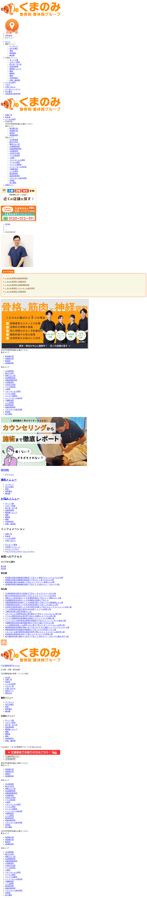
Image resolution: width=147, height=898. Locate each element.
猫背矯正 (12, 53)
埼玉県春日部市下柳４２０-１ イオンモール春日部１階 (35, 632)
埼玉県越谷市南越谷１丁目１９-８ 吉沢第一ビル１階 (30, 630)
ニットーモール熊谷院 (18, 167)
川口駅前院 (13, 140)
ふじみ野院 (13, 171)
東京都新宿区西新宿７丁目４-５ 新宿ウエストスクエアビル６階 (34, 578)
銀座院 (12, 133)
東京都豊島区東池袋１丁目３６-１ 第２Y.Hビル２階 (29, 580)
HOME (7, 224)
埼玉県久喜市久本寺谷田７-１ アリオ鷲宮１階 (28, 609)
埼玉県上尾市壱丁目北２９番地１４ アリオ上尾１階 (30, 616)
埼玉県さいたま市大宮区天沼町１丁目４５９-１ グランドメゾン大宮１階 (38, 607)
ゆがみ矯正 (13, 48)
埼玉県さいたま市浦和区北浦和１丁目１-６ (27, 600)
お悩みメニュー (10, 498)
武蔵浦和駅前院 (15, 149)
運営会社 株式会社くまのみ (12, 745)
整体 (11, 51)
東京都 (3, 566)
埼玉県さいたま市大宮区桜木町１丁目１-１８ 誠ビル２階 (31, 605)
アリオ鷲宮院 (14, 155)
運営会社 (8, 693)
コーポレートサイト (13, 89)
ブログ (7, 85)
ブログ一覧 (9, 686)
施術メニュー (9, 479)
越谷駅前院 (13, 174)
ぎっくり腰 (13, 60)
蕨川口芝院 (13, 142)
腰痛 (11, 71)
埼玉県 (3, 569)
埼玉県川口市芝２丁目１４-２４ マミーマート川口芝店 (30, 596)
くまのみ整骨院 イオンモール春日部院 (20, 288)
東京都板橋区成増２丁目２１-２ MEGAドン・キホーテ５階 (32, 584)
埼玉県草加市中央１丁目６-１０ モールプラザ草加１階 (29, 634)
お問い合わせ (10, 87)
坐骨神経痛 (13, 67)
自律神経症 (13, 78)
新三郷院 (12, 183)
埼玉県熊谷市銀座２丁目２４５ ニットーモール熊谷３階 (35, 621)
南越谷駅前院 (14, 176)
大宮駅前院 (13, 151)
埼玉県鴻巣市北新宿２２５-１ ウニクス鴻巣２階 (29, 618)
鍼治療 (12, 55)
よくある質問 (10, 82)
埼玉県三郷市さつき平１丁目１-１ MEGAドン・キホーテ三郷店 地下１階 (37, 636)
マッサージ (13, 46)
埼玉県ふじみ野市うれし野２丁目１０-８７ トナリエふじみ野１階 (35, 625)
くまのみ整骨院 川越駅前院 (15, 282)
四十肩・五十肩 (15, 64)
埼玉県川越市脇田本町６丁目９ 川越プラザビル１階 (29, 623)
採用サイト (9, 691)
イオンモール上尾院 (17, 160)
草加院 (12, 180)
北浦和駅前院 (14, 146)
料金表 (7, 536)
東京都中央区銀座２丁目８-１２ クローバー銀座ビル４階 (29, 582)
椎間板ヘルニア (15, 69)
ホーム (7, 42)
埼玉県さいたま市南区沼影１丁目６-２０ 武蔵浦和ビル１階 (34, 602)
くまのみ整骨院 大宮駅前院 (15, 292)
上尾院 (12, 158)
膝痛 (11, 76)
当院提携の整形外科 (13, 94)
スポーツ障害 (14, 62)
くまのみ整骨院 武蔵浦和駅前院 (17, 285)
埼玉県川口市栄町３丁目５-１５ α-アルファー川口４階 (30, 593)
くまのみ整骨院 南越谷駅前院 (16, 278)
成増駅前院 (13, 135)
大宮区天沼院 (14, 153)
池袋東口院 (13, 131)
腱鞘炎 (12, 73)
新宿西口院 (13, 128)
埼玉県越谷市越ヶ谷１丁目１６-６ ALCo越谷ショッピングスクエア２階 (37, 627)
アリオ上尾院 (14, 162)
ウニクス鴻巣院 (15, 165)
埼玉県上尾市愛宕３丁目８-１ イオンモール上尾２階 (33, 614)
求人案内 (8, 91)
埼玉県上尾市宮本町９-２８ (18, 611)
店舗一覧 (8, 534)
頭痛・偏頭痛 (14, 80)
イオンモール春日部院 (18, 178)
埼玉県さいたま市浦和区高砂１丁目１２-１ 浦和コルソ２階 (33, 598)
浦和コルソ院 (14, 144)
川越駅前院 (13, 169)
